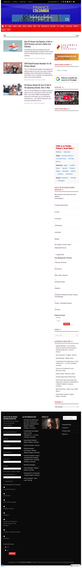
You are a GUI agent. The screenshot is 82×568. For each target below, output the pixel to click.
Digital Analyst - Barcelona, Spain (65, 374)
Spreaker (66, 171)
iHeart (58, 168)
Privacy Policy (23, 1)
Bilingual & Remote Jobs (63, 341)
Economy (62, 26)
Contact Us (14, 1)
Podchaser (69, 174)
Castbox (60, 174)
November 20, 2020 (33, 80)
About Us (30, 1)
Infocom (15, 26)
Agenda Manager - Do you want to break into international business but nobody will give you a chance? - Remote (66, 349)
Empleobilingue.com (30, 417)
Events (8, 30)
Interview (75, 26)
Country (57, 212)
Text (59, 321)
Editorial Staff (42, 58)
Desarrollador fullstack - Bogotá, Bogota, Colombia (65, 395)
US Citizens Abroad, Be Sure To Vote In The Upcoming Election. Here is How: (37, 86)
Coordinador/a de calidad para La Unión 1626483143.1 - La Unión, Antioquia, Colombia (67, 363)
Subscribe (67, 152)
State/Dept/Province (60, 248)
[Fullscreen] (76, 103)
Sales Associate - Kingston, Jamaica (66, 355)
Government (58, 269)
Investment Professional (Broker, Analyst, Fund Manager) (66, 296)
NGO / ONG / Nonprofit (61, 275)
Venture (24, 26)
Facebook (64, 178)
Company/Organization (61, 205)
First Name (58, 219)
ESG (58, 26)
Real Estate (53, 26)
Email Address (59, 198)
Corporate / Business (61, 262)
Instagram (61, 180)
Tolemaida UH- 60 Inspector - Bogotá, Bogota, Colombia (32, 474)
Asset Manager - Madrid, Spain (64, 358)
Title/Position (59, 225)
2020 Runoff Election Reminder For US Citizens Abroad (37, 64)
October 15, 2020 (33, 103)
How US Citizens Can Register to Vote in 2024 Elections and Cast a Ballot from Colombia (38, 44)
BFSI (6, 26)
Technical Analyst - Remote (31, 445)
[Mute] (74, 103)
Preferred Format (60, 315)
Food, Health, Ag (45, 26)
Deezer (73, 171)
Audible (72, 165)
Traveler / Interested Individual (63, 303)
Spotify (64, 168)
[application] (67, 98)
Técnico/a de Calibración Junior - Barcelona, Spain (65, 369)
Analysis (4, 30)
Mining (19, 26)
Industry (30, 26)
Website (58, 152)
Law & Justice (69, 26)
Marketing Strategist (29, 465)
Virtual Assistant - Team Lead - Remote (30, 479)
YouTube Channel (67, 156)
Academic (57, 288)
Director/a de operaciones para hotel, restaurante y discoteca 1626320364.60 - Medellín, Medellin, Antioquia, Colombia (67, 383)
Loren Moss (42, 80)
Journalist (57, 309)
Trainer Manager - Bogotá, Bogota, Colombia (31, 469)
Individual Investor (60, 282)
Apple (66, 165)
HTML (59, 317)
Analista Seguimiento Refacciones (65, 377)
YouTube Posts (61, 158)
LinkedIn (73, 178)
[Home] (2, 26)
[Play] (56, 103)
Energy (10, 26)
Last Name (58, 232)
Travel (34, 26)
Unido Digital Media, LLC (53, 1)
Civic (39, 26)
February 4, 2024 (33, 58)
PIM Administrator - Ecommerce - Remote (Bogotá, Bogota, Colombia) (32, 450)
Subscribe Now (6, 1)
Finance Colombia (25, 562)
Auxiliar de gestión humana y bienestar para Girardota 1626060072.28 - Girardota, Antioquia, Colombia (31, 458)
